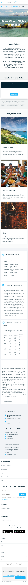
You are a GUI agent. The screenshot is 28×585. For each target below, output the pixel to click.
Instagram (20, 564)
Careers (3, 549)
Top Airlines (4, 473)
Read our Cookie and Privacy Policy (14, 575)
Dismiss (8, 578)
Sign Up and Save (5, 476)
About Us (3, 538)
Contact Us (3, 541)
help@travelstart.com (6, 520)
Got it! (20, 578)
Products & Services (6, 465)
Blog (2, 480)
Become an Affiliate (5, 508)
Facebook (7, 564)
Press (2, 552)
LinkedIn (17, 564)
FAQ (2, 545)
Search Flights (14, 94)
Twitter (11, 564)
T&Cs (2, 556)
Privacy (3, 559)
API (2, 512)
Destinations (4, 469)
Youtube (14, 564)
